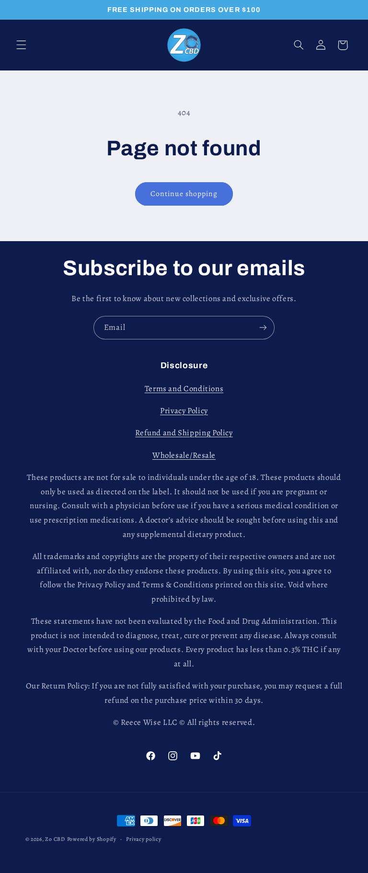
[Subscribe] (263, 327)
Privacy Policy (184, 410)
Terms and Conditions (184, 388)
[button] (21, 45)
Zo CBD (55, 839)
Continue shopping (184, 193)
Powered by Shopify (91, 839)
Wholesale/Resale (184, 455)
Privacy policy (143, 839)
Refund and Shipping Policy (183, 432)
